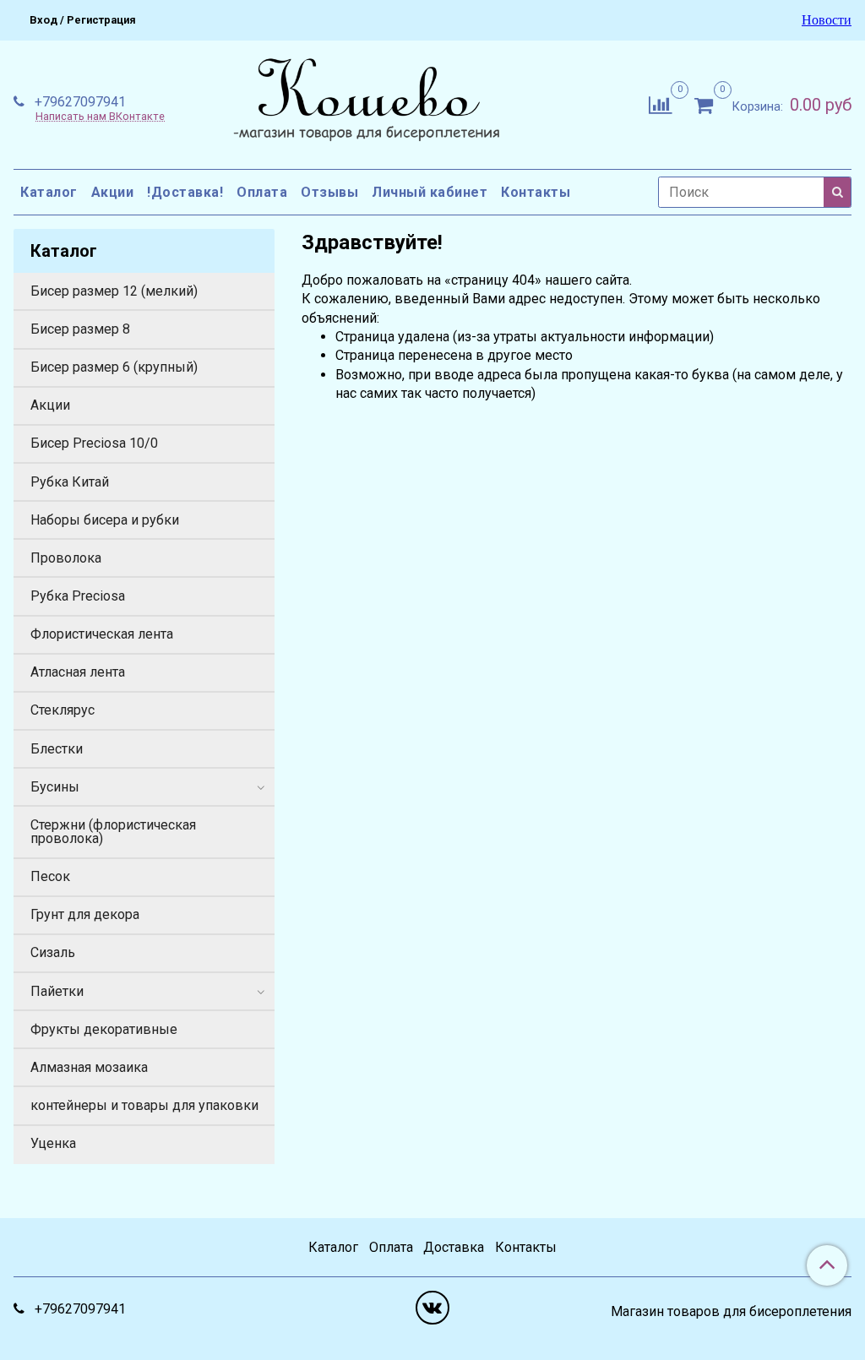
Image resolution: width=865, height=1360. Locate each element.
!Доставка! (185, 192)
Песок (50, 876)
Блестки (56, 749)
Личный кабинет (429, 192)
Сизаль (52, 952)
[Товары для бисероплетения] (362, 102)
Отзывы (329, 192)
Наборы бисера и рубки (104, 520)
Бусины (54, 787)
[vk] (432, 1308)
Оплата (262, 192)
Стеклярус (62, 710)
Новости (826, 20)
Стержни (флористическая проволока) (113, 831)
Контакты (535, 192)
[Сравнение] (660, 103)
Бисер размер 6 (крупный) (114, 367)
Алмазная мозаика (89, 1067)
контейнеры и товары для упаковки (144, 1105)
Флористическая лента (101, 634)
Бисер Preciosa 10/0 (94, 443)
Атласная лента (77, 672)
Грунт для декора (84, 914)
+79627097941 (78, 102)
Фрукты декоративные (103, 1029)
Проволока (65, 558)
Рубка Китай (69, 482)
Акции (112, 192)
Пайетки (57, 991)
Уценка (53, 1143)
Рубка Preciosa (77, 596)
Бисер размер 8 (80, 329)
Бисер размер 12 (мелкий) (114, 291)
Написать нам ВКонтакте (100, 117)
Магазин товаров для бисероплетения (731, 1312)
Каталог (49, 192)
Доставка (453, 1247)
